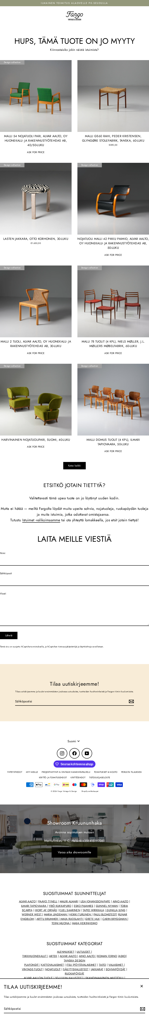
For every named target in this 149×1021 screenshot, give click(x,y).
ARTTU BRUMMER (47, 919)
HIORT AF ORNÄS (46, 910)
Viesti (3, 593)
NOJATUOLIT (53, 969)
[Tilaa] (142, 1009)
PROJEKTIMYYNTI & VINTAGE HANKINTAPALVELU (66, 772)
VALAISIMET (116, 965)
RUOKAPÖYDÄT (74, 973)
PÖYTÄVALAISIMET (85, 965)
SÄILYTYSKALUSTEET (75, 969)
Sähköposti (6, 573)
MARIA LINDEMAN (56, 914)
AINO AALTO (120, 901)
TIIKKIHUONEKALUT (34, 956)
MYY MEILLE (32, 772)
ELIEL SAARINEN (69, 910)
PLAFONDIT (32, 965)
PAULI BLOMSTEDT (105, 914)
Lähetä (8, 635)
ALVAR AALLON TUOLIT (38, 978)
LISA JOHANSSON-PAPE (95, 901)
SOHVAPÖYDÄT (116, 969)
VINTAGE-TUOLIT (32, 969)
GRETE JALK (92, 919)
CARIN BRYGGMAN (115, 919)
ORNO (113, 956)
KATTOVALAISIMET (52, 965)
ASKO (122, 956)
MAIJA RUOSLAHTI (71, 919)
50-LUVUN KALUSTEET (69, 978)
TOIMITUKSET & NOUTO (105, 772)
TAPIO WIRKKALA (93, 910)
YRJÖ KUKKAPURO (60, 906)
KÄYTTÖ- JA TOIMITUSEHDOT (53, 777)
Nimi (2, 553)
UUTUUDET (84, 952)
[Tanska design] (123, 978)
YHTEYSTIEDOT (14, 772)
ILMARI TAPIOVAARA (34, 906)
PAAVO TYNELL (47, 901)
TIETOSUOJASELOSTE (99, 777)
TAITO (102, 965)
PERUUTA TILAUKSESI (131, 772)
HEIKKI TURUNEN (80, 914)
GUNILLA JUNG (115, 910)
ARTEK (53, 956)
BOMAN (102, 956)
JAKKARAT (97, 969)
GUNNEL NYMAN (107, 906)
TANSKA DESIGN (74, 960)
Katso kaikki (74, 465)
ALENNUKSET (65, 952)
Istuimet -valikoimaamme (41, 520)
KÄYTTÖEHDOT (78, 777)
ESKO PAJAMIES (83, 906)
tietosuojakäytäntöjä (67, 646)
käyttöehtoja (86, 646)
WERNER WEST (32, 914)
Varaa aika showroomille (74, 852)
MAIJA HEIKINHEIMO (84, 923)
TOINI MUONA (61, 923)
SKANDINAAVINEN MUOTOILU (104, 978)
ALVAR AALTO (27, 901)
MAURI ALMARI (69, 901)
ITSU (69, 965)
